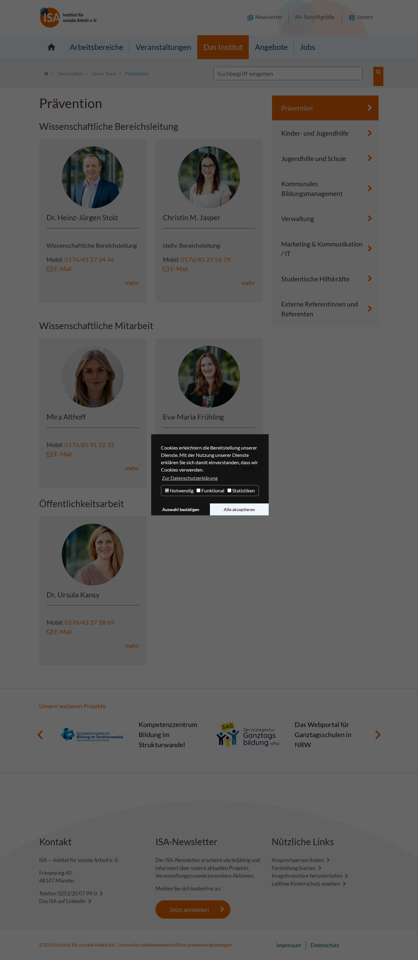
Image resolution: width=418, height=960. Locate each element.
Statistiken (243, 490)
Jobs (307, 46)
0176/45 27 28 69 (89, 622)
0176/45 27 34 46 (89, 259)
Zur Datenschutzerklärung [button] (190, 478)
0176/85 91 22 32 (89, 444)
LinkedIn (75, 901)
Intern (365, 16)
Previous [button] (40, 734)
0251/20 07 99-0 (77, 893)
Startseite (51, 47)
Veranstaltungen (163, 46)
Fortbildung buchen (293, 868)
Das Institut (223, 46)
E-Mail (63, 268)
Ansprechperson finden (298, 860)
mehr (132, 282)
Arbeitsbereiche (96, 46)
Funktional (212, 490)
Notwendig (181, 490)
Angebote (271, 46)
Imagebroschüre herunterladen (307, 875)
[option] (131, 734)
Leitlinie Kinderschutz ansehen (306, 883)
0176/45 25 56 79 (206, 259)
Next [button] (378, 734)
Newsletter (268, 16)
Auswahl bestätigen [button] (180, 509)
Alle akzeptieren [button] (239, 509)
